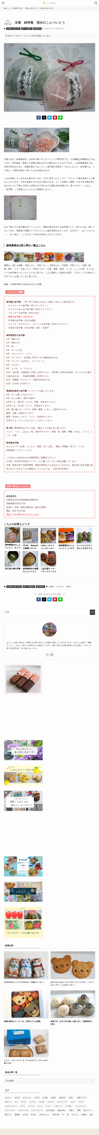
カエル (72, 1102)
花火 (91, 1115)
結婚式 (51, 587)
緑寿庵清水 (37, 28)
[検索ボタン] (96, 3)
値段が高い (62, 1110)
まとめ (41, 1102)
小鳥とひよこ (44, 1115)
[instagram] (51, 654)
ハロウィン (58, 1106)
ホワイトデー (10, 1110)
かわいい (8, 1102)
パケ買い (68, 1106)
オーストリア (62, 1102)
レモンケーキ (23, 1110)
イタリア (50, 1102)
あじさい (8, 1098)
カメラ (80, 1102)
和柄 (79, 1110)
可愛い (71, 1110)
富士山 (33, 1115)
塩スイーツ (88, 1110)
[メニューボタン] (3, 3)
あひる (17, 1098)
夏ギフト (8, 1115)
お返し (71, 1098)
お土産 (45, 1098)
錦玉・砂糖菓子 (27, 28)
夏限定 (17, 1115)
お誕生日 (62, 1098)
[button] (38, 117)
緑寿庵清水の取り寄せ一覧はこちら (26, 245)
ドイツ (48, 1106)
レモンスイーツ (37, 1110)
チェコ (40, 1106)
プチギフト (60, 587)
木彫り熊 (55, 1115)
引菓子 (68, 587)
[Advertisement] (49, 718)
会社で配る (50, 1110)
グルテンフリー (11, 1106)
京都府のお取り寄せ (13, 28)
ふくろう (32, 1102)
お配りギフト (82, 1098)
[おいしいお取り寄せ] (49, 3)
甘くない (75, 1115)
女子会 (25, 1115)
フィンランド (80, 1106)
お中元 (36, 1098)
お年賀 (53, 1098)
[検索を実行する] (92, 612)
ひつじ (23, 1102)
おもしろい (27, 1098)
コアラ (22, 1106)
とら (16, 1102)
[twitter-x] (47, 654)
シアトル (31, 1106)
